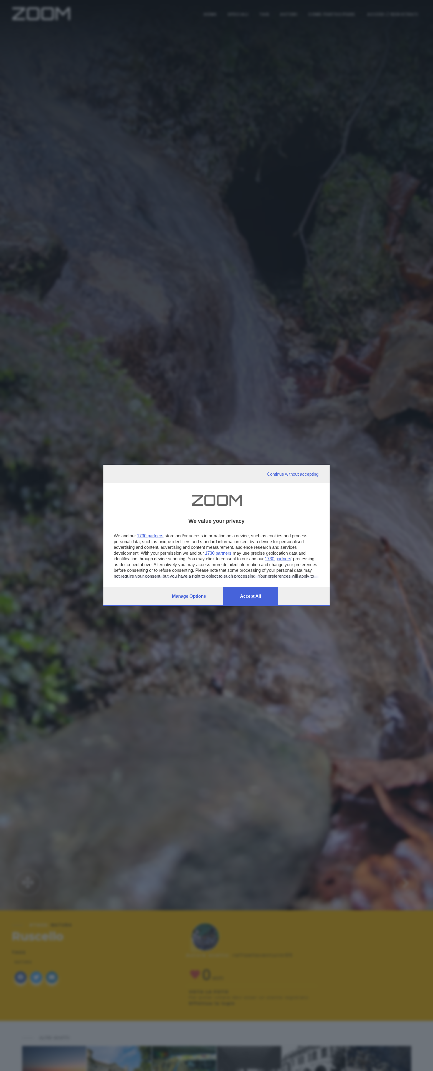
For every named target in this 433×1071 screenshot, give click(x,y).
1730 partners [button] (150, 535)
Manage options (189, 596)
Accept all (250, 596)
